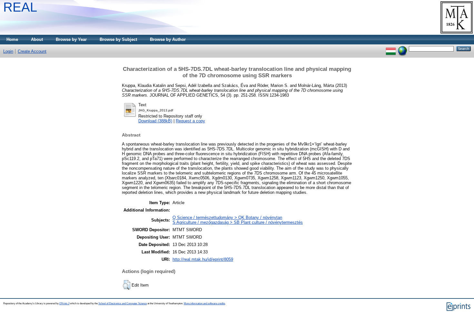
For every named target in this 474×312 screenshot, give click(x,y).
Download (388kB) (155, 120)
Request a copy (190, 120)
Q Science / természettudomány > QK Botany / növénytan (227, 217)
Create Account (32, 51)
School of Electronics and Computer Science (122, 303)
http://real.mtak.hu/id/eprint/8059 (203, 259)
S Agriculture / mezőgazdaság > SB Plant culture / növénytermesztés (238, 222)
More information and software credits (204, 303)
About (37, 39)
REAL (20, 7)
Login (8, 51)
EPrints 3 (64, 303)
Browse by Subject (118, 39)
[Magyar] (391, 48)
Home (12, 39)
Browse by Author (168, 39)
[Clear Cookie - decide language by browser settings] (402, 48)
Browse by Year (71, 39)
